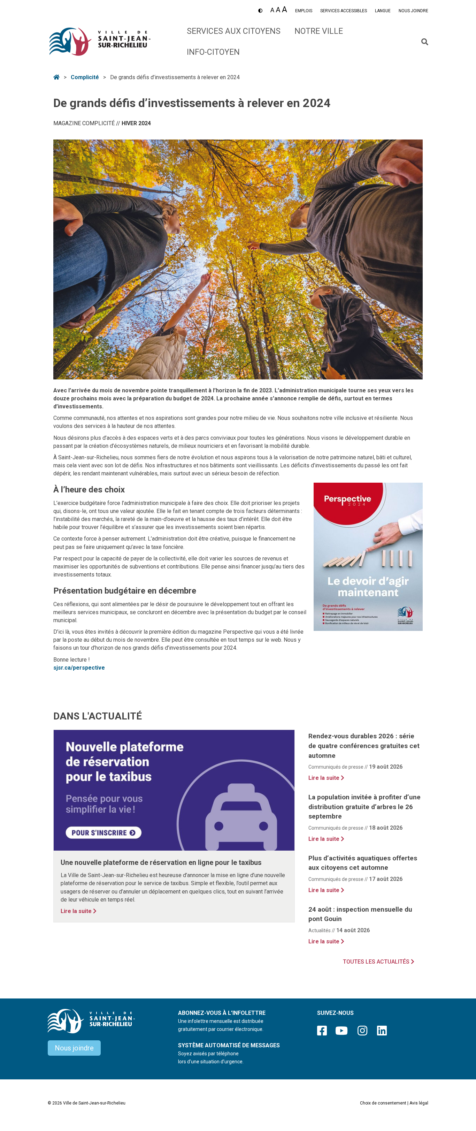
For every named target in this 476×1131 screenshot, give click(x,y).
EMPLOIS (303, 10)
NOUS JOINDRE (413, 10)
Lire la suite (79, 910)
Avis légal (418, 1103)
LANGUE (383, 10)
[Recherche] (422, 42)
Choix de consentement (383, 1103)
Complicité (85, 77)
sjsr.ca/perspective (79, 667)
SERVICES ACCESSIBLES (343, 10)
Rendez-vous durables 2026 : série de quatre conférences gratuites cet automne (364, 745)
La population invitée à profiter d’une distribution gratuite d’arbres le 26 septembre (364, 806)
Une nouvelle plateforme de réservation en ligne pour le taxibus (161, 862)
